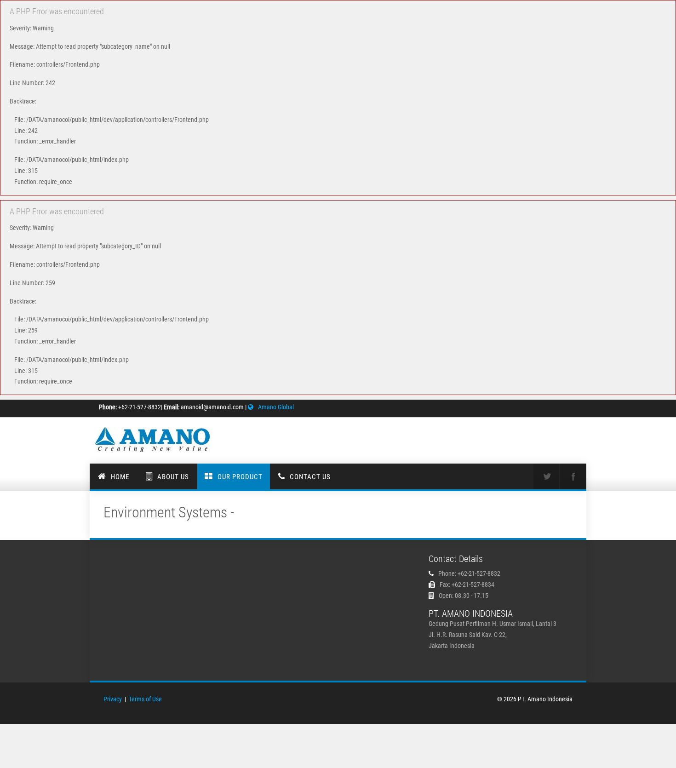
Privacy (112, 699)
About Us (173, 477)
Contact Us (310, 477)
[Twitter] (546, 476)
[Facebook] (573, 476)
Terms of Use (145, 699)
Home (120, 477)
